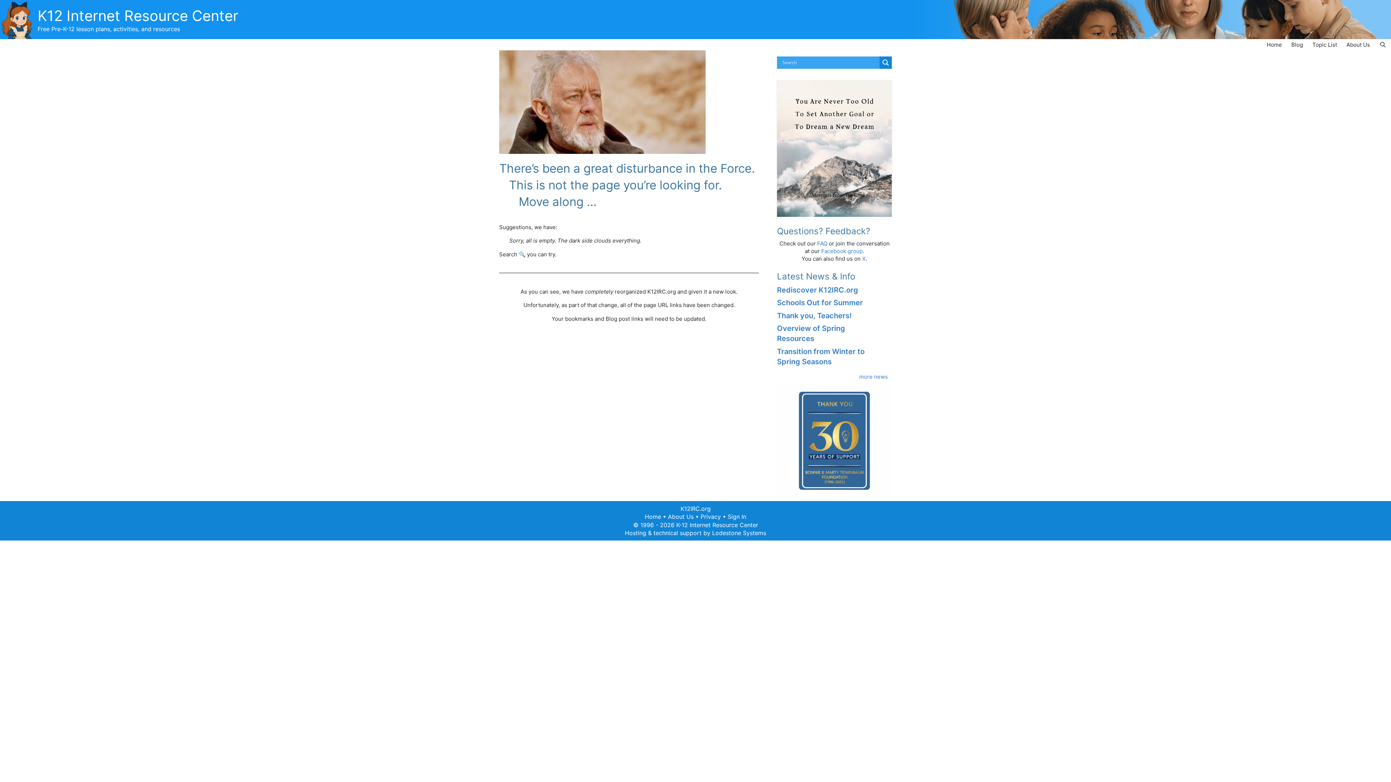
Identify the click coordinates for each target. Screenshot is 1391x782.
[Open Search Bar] (1383, 44)
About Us (1358, 44)
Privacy (711, 516)
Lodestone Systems (739, 533)
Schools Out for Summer (820, 302)
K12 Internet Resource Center (138, 16)
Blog (1297, 44)
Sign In (737, 516)
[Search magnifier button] (886, 62)
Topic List (1324, 44)
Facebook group (842, 251)
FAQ (822, 243)
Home (1274, 44)
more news (873, 376)
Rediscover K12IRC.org (817, 290)
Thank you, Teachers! (814, 315)
